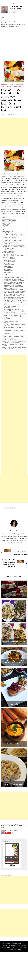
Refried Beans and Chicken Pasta (14, 784)
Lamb (2, 86)
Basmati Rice (4, 84)
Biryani (11, 84)
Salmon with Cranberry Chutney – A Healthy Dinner (14, 703)
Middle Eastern (17, 86)
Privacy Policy (17, 949)
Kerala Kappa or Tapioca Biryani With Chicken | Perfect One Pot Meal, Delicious (14, 662)
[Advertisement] (14, 46)
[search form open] (14, 3)
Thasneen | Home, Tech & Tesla (17, 7)
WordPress (10, 949)
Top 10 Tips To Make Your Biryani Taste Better (14, 642)
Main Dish (8, 86)
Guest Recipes (19, 84)
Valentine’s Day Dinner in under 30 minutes (14, 594)
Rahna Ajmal (4, 115)
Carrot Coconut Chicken (14, 744)
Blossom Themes (14, 947)
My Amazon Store (6, 875)
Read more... (19, 543)
